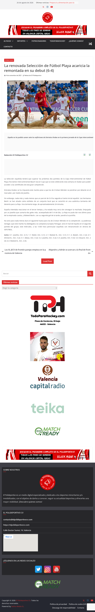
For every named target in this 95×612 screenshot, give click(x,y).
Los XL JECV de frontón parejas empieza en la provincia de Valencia (25, 251)
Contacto (8, 46)
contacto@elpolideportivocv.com (17, 519)
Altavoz (7, 41)
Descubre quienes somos (30, 502)
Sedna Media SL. (17, 606)
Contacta (80, 608)
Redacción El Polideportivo (32, 75)
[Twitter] (38, 569)
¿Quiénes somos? (76, 41)
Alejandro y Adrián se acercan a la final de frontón (69, 251)
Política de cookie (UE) (77, 604)
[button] (12, 41)
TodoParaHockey (57, 41)
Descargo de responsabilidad (63, 608)
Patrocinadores (39, 41)
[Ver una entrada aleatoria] (90, 44)
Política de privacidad (58, 604)
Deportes (21, 41)
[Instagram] (47, 569)
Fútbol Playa (9, 60)
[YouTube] (56, 569)
